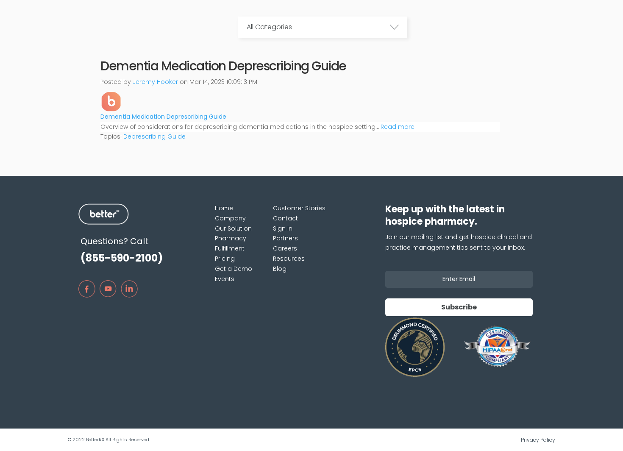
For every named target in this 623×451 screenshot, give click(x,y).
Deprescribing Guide (154, 136)
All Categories (269, 27)
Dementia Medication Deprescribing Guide (163, 116)
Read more (397, 126)
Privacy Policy (538, 439)
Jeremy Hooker (155, 82)
